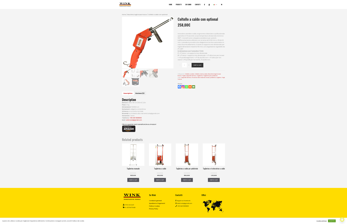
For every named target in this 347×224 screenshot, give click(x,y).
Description (128, 93)
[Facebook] (179, 86)
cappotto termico (186, 77)
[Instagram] (183, 86)
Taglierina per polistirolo (210, 75)
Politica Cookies (154, 206)
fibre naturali (201, 77)
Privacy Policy (153, 209)
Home (170, 4)
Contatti (197, 4)
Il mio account (129, 205)
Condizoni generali (155, 201)
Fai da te (194, 77)
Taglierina (200, 75)
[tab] (128, 93)
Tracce (180, 79)
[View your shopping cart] (221, 4)
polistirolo (213, 77)
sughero (218, 77)
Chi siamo (188, 4)
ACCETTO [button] (332, 221)
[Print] (190, 86)
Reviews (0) (139, 93)
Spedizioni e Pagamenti (157, 203)
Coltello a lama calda (201, 74)
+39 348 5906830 (136, 118)
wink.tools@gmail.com (134, 120)
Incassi (207, 77)
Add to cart (197, 65)
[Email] (193, 86)
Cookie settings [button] (321, 221)
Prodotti (179, 4)
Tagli (223, 77)
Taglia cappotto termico (189, 75)
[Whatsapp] (186, 86)
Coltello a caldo (189, 74)
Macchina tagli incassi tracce (137, 14)
